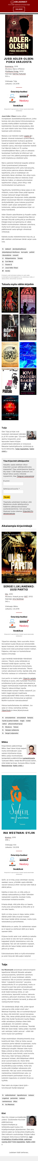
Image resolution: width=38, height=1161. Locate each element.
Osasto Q (8, 264)
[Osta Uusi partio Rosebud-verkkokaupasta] (25, 623)
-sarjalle (29, 678)
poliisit (31, 252)
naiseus (31, 1095)
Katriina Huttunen (19, 74)
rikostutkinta (6, 255)
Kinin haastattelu (18, 1142)
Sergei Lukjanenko (11, 733)
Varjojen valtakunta (12, 730)
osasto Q (27, 136)
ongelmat (5, 1098)
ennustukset (21, 717)
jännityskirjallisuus (19, 249)
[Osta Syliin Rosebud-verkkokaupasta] (25, 861)
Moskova (8, 727)
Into (6, 594)
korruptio (24, 252)
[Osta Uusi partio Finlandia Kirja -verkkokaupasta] (13, 623)
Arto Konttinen (18, 599)
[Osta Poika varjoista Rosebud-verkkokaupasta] (25, 98)
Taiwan (15, 727)
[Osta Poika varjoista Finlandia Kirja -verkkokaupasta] (13, 98)
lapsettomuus (22, 1095)
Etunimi (6, 481)
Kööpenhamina (10, 258)
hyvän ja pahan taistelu (10, 721)
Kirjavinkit (20, 2)
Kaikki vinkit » (18, 766)
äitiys (15, 1101)
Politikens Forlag (12, 71)
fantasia (30, 717)
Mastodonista (7, 766)
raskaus (22, 1098)
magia (22, 721)
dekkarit (8, 249)
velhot (4, 724)
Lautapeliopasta (28, 758)
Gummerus (9, 66)
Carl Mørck (9, 261)
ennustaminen (10, 717)
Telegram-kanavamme (25, 476)
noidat (28, 721)
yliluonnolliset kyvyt (15, 724)
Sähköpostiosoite (11, 489)
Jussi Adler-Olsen (11, 268)
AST (26, 596)
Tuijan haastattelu (22, 449)
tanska (7, 271)
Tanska (20, 258)
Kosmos (8, 837)
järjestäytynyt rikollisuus (11, 252)
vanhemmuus (7, 1101)
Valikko (19, 9)
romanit (15, 255)
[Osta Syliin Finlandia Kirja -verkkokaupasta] (13, 861)
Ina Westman (9, 1104)
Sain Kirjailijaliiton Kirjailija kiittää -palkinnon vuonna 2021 (17, 1139)
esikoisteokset (10, 1095)
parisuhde (14, 1098)
